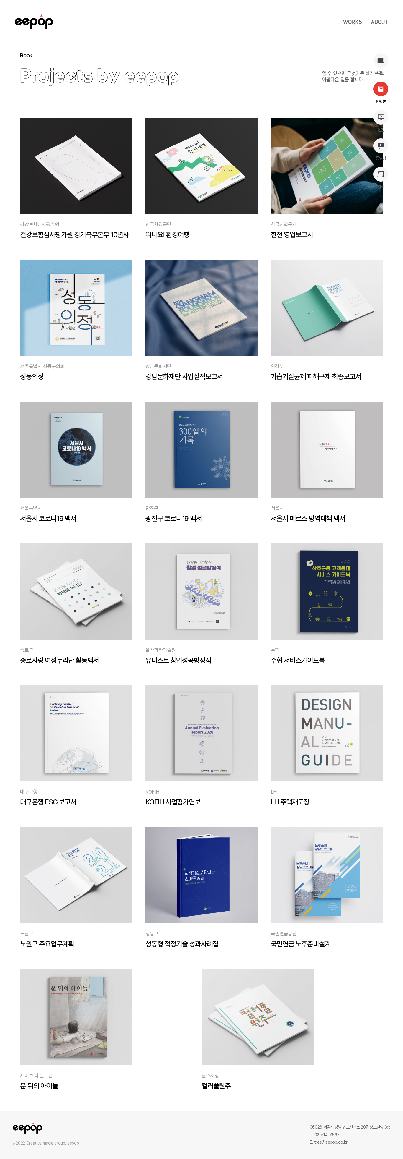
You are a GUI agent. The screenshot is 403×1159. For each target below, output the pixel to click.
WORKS (352, 22)
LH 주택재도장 (290, 802)
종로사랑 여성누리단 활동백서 (59, 660)
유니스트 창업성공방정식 (178, 660)
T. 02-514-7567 (325, 1134)
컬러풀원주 (216, 1086)
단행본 (381, 101)
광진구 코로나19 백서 (173, 518)
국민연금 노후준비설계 (301, 944)
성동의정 (31, 376)
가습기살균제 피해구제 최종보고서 (316, 376)
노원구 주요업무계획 (47, 944)
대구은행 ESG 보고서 (48, 802)
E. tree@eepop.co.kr (328, 1142)
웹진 (381, 129)
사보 (381, 73)
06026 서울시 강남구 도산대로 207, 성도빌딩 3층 (350, 1127)
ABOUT (379, 22)
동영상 (381, 158)
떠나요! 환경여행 (167, 234)
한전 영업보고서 (292, 234)
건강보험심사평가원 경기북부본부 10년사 (74, 234)
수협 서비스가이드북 (298, 660)
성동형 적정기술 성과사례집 (181, 944)
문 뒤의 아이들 (39, 1086)
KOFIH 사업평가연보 (173, 802)
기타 (381, 186)
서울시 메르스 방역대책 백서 (308, 518)
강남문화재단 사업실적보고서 (184, 376)
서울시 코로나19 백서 (48, 518)
